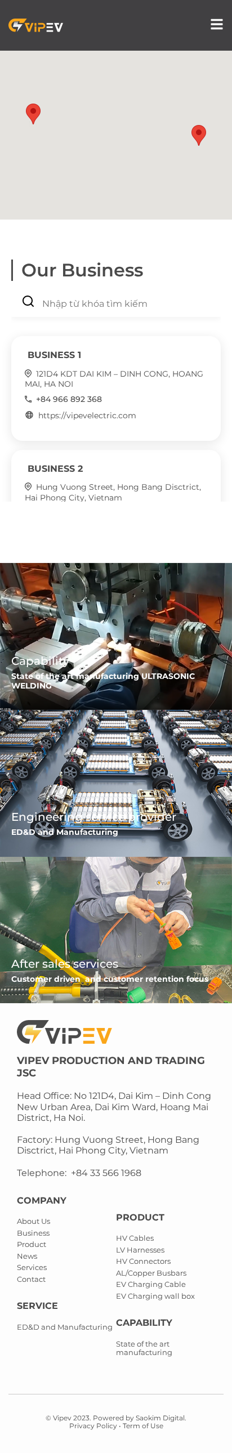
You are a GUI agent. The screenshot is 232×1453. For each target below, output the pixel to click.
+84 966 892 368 (69, 399)
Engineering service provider (93, 817)
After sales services (64, 964)
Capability (40, 661)
